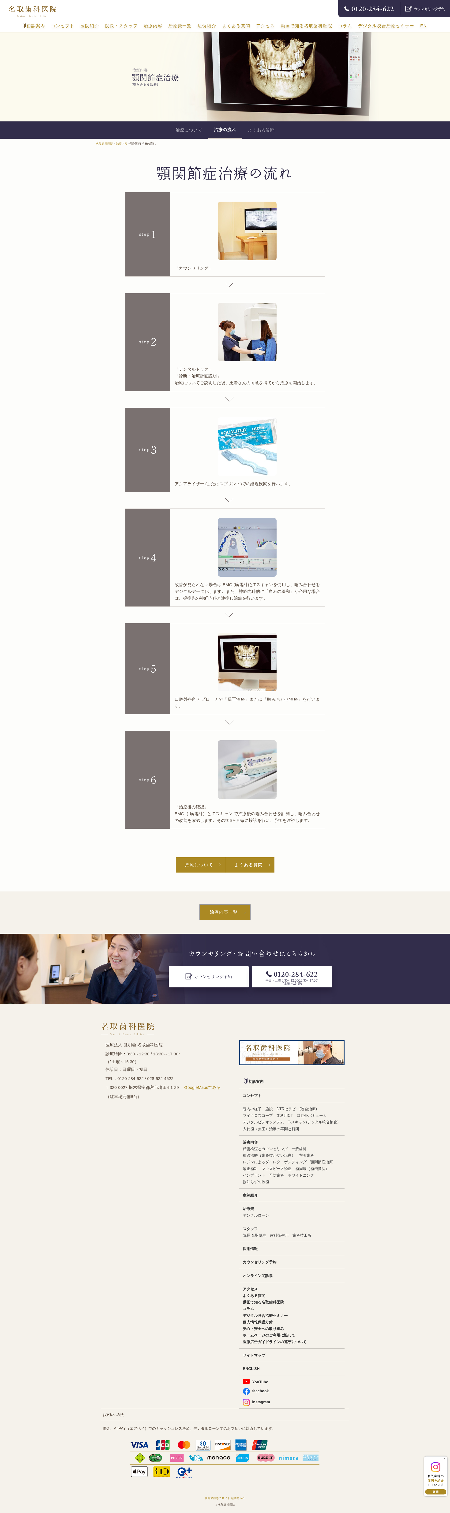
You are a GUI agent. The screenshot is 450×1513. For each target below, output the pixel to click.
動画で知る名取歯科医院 (306, 25)
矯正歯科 (250, 1169)
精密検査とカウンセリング (265, 1149)
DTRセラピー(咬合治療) (297, 1109)
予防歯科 (276, 1175)
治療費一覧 (180, 25)
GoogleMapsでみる (202, 1087)
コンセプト (63, 25)
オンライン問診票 (258, 1275)
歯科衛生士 (279, 1235)
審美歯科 (306, 1155)
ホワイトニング (301, 1175)
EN (423, 25)
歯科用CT (285, 1115)
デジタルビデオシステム (263, 1122)
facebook (260, 1391)
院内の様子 (252, 1109)
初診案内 (35, 25)
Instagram (261, 1402)
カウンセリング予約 (260, 1262)
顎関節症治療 (321, 1162)
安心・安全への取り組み (263, 1328)
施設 (269, 1109)
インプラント (254, 1175)
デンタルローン (256, 1215)
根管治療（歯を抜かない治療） (269, 1155)
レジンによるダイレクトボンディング (275, 1162)
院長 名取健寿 (254, 1235)
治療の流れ (225, 129)
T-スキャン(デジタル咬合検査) (313, 1122)
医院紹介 (89, 25)
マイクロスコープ (258, 1115)
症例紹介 (207, 25)
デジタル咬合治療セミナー (386, 25)
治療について (189, 130)
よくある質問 (236, 25)
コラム (345, 25)
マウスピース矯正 (277, 1169)
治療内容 (153, 25)
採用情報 (250, 1248)
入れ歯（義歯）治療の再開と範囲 (271, 1129)
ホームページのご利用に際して (269, 1335)
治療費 (248, 1208)
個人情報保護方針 (258, 1322)
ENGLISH (251, 1368)
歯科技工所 (301, 1235)
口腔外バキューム (312, 1115)
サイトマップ (254, 1355)
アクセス (265, 25)
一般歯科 (299, 1149)
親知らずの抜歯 (256, 1182)
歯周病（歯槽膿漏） (312, 1169)
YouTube (260, 1382)
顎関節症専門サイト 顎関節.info (225, 1498)
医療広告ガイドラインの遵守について (275, 1342)
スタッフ (250, 1229)
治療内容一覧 (224, 912)
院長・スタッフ (121, 25)
